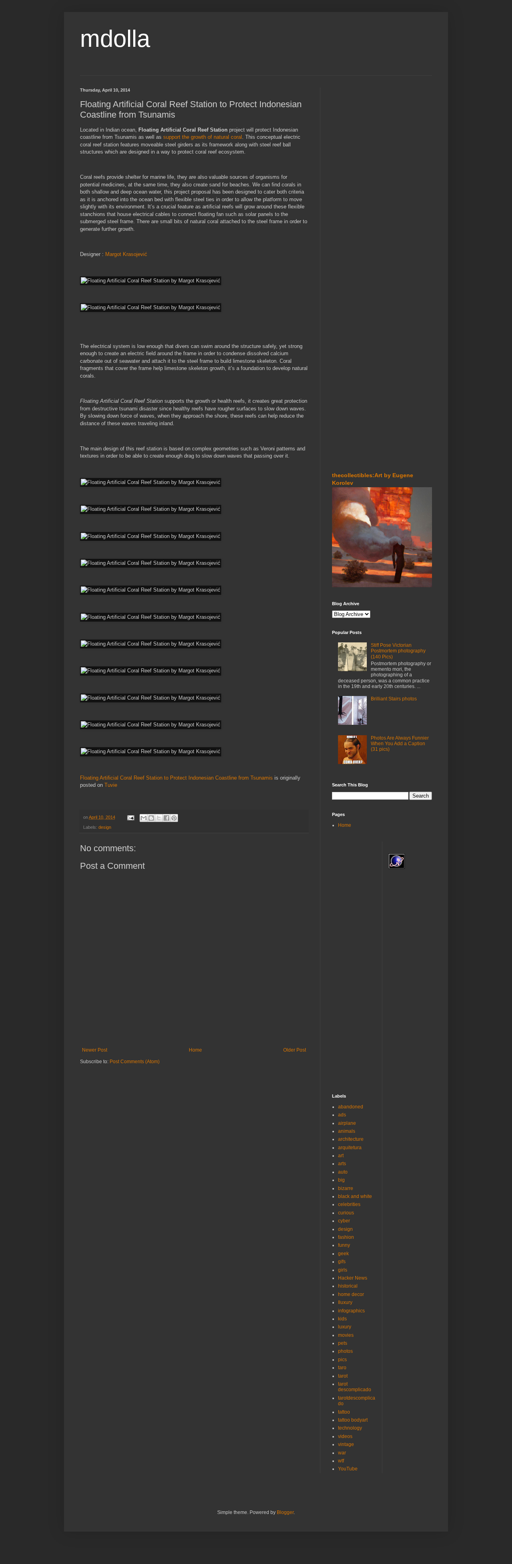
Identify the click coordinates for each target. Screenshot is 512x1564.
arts (342, 1163)
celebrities (349, 1204)
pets (342, 1343)
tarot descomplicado (354, 1386)
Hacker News (352, 1278)
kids (342, 1319)
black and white (355, 1196)
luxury (344, 1327)
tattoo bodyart (353, 1420)
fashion (346, 1237)
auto (343, 1172)
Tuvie (110, 785)
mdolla (115, 38)
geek (343, 1253)
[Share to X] (159, 818)
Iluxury (345, 1302)
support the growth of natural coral (202, 137)
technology (350, 1428)
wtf (341, 1461)
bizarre (345, 1188)
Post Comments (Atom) (135, 1061)
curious (346, 1213)
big (341, 1180)
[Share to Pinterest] (174, 818)
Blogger (285, 1512)
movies (346, 1335)
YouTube (348, 1469)
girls (342, 1270)
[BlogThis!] (151, 818)
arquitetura (350, 1147)
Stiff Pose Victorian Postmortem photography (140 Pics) (398, 651)
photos (345, 1351)
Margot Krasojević (126, 254)
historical (348, 1286)
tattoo (344, 1412)
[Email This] (144, 818)
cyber (344, 1221)
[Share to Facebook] (166, 818)
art (341, 1155)
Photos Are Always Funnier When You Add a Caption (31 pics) (400, 743)
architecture (351, 1139)
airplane (347, 1123)
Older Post (294, 1050)
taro (342, 1367)
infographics (351, 1311)
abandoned (350, 1107)
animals (346, 1131)
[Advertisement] (356, 136)
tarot (343, 1376)
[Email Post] (130, 817)
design (104, 827)
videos (345, 1436)
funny (344, 1245)
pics (342, 1359)
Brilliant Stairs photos (394, 699)
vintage (346, 1444)
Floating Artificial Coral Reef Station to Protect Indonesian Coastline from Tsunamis (176, 778)
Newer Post (94, 1050)
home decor (351, 1294)
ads (342, 1115)
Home (195, 1050)
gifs (342, 1261)
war (342, 1453)
